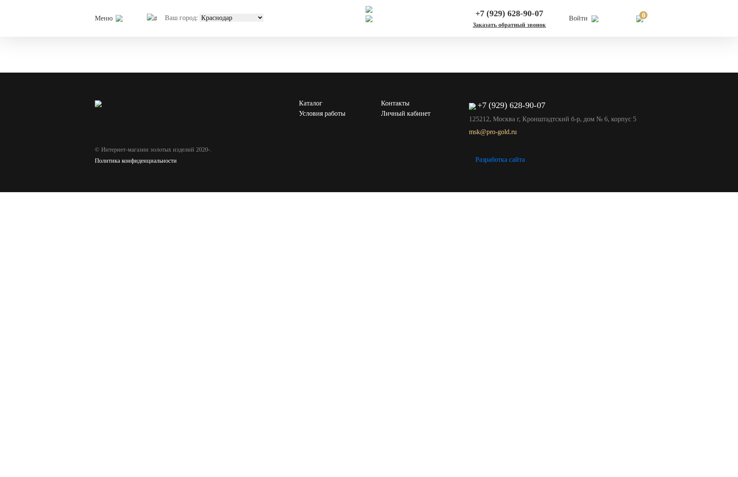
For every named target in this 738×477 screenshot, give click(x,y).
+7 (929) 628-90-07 (509, 13)
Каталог (310, 103)
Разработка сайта (500, 159)
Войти (579, 18)
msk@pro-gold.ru (493, 131)
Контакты (395, 103)
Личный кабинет (405, 113)
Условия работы (322, 113)
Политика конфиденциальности (136, 161)
